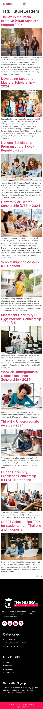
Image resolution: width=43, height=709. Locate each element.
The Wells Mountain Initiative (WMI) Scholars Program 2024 (19, 21)
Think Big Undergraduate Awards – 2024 (20, 423)
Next (39, 576)
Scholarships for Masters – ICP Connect (21, 264)
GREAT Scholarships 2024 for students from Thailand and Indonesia (21, 525)
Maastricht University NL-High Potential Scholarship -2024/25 (21, 319)
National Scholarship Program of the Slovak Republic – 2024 (17, 146)
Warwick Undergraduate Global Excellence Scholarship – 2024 (19, 375)
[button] (24, 4)
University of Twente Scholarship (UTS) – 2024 (20, 204)
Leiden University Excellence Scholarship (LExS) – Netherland (18, 476)
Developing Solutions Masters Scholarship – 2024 (17, 82)
